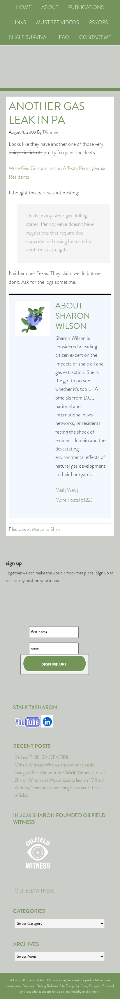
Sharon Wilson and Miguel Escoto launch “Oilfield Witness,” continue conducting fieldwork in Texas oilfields (59, 788)
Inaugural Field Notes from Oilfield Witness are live (60, 772)
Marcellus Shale (46, 529)
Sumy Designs (90, 986)
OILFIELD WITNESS (34, 891)
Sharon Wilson (72, 321)
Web (71, 490)
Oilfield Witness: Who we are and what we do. (55, 765)
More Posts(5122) (73, 500)
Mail (59, 490)
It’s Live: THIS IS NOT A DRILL (43, 757)
